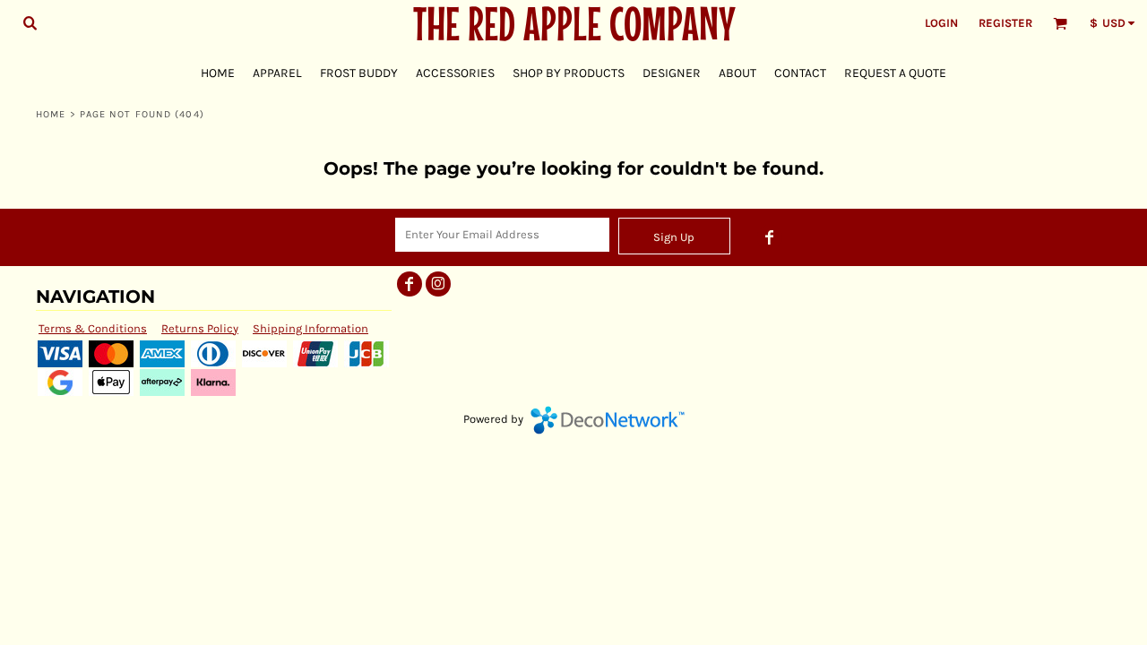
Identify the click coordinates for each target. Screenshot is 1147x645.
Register (1005, 23)
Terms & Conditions (93, 328)
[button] (29, 22)
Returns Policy (199, 328)
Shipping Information (310, 328)
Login (941, 23)
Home (50, 114)
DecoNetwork (607, 420)
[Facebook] (769, 237)
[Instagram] (438, 284)
